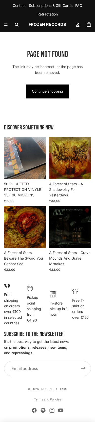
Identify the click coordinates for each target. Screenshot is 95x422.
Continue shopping (47, 91)
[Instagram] (52, 410)
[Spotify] (43, 410)
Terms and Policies (47, 399)
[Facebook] (34, 410)
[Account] (77, 24)
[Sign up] (83, 368)
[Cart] (88, 24)
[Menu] (6, 24)
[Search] (16, 24)
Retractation (47, 14)
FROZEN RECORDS (53, 389)
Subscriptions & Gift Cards (50, 5)
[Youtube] (61, 410)
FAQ (78, 5)
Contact (19, 5)
